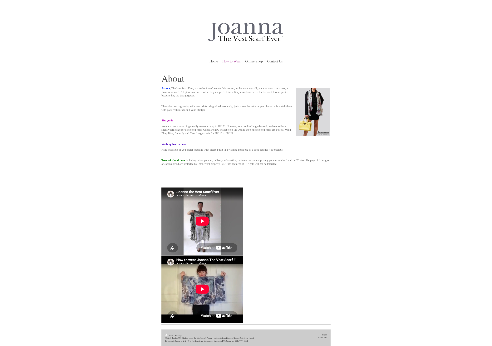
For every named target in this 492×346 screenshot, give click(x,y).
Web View (322, 337)
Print (171, 335)
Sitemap (178, 335)
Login (324, 334)
